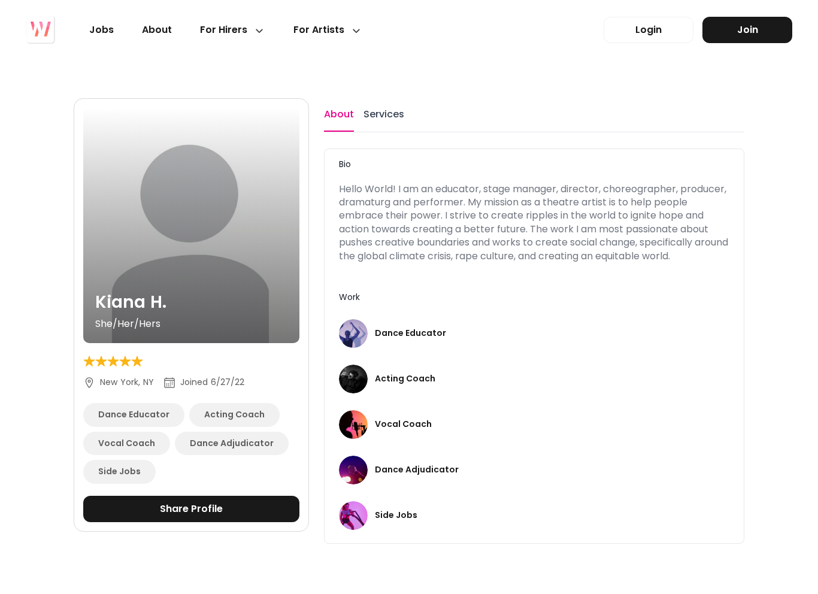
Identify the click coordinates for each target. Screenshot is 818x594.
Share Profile (191, 509)
